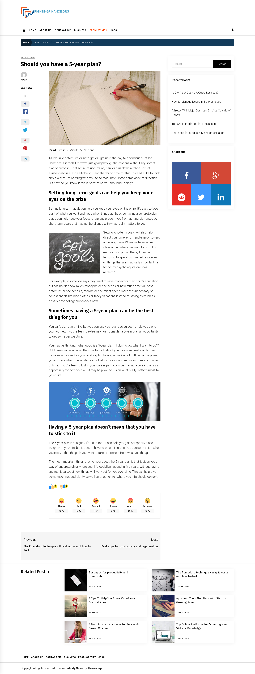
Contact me (63, 30)
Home (32, 30)
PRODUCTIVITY (98, 30)
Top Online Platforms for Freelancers (194, 123)
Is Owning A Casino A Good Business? (195, 92)
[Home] (24, 30)
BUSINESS (80, 30)
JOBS (114, 30)
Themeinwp (95, 668)
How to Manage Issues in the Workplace (196, 101)
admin (24, 80)
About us (45, 30)
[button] (233, 30)
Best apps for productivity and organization (198, 132)
